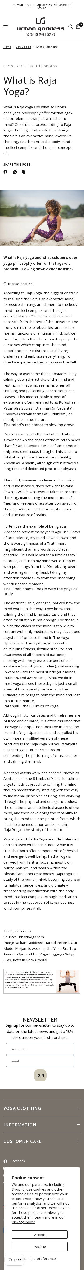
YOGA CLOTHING (22, 1108)
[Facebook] (6, 172)
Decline (39, 1246)
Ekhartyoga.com (30, 937)
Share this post (17, 164)
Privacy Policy (23, 1221)
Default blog (23, 46)
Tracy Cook (22, 931)
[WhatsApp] (16, 172)
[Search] (70, 27)
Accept (40, 1234)
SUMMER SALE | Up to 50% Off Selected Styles (42, 6)
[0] (77, 27)
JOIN (40, 1075)
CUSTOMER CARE (23, 1141)
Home (7, 46)
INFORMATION (20, 1125)
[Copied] (25, 172)
